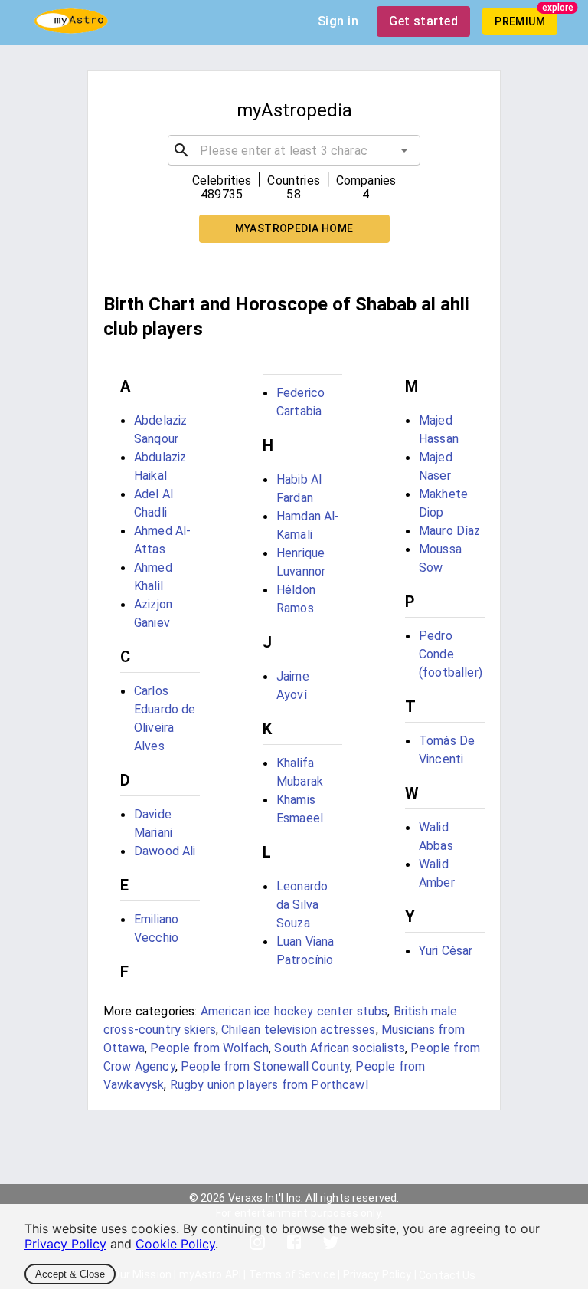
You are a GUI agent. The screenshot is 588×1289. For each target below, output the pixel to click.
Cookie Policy (175, 1243)
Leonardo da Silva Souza (302, 904)
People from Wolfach (209, 1048)
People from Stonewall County (265, 1066)
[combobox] (294, 150)
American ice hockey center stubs (294, 1011)
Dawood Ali (165, 851)
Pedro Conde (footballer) (450, 654)
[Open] (404, 150)
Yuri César (446, 950)
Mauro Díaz (450, 530)
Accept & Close (70, 1274)
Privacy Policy (65, 1243)
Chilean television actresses (298, 1029)
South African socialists (339, 1048)
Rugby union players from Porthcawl (269, 1084)
